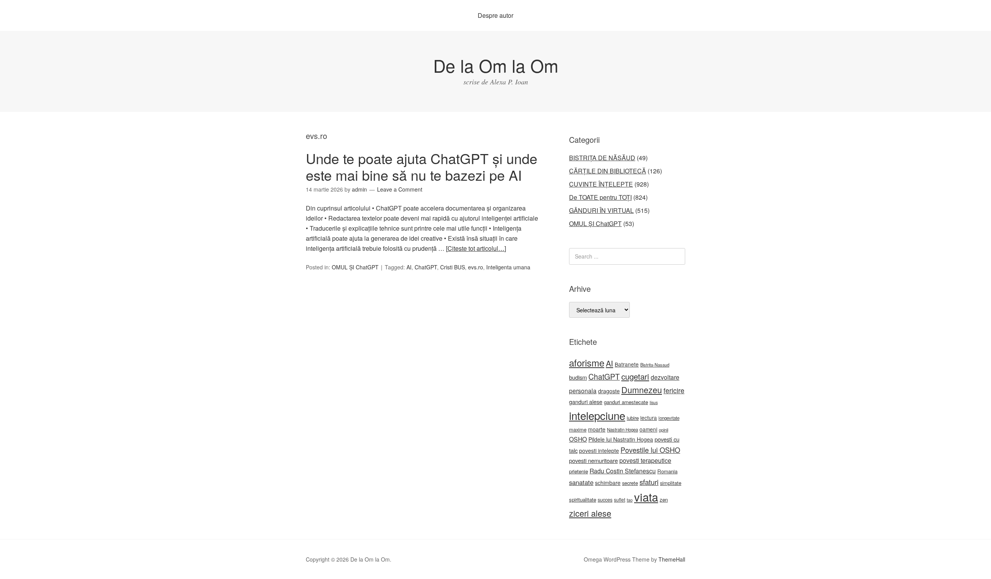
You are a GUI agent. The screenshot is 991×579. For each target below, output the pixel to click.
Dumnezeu (641, 390)
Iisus (654, 402)
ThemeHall (671, 559)
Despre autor (495, 15)
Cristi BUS (452, 267)
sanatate (581, 482)
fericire (674, 390)
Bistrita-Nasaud (654, 364)
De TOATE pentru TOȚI (600, 197)
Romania (667, 471)
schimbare (608, 482)
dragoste (609, 391)
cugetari (635, 376)
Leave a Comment (399, 189)
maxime (577, 429)
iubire (633, 417)
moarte (596, 429)
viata (646, 496)
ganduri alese (585, 401)
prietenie (578, 471)
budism (578, 377)
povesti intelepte (599, 450)
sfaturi (649, 482)
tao (630, 500)
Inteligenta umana (508, 267)
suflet (619, 499)
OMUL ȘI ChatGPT (355, 267)
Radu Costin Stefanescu (623, 470)
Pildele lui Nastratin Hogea (620, 439)
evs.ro (475, 267)
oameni (648, 429)
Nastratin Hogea (622, 430)
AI (408, 267)
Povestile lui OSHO (650, 450)
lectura (648, 417)
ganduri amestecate (626, 402)
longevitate (668, 418)
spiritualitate (582, 499)
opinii (663, 430)
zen (664, 499)
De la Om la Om (495, 65)
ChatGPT (426, 267)
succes (605, 499)
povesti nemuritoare (593, 460)
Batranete (627, 364)
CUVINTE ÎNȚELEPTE (601, 184)
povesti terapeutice (645, 460)
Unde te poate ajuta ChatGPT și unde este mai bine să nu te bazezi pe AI (421, 166)
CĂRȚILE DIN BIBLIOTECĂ (607, 170)
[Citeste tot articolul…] (476, 248)
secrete (630, 482)
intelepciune (597, 415)
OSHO (578, 439)
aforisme (586, 362)
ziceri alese (590, 513)
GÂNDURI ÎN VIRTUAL (601, 210)
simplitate (670, 482)
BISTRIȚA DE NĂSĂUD (602, 157)
